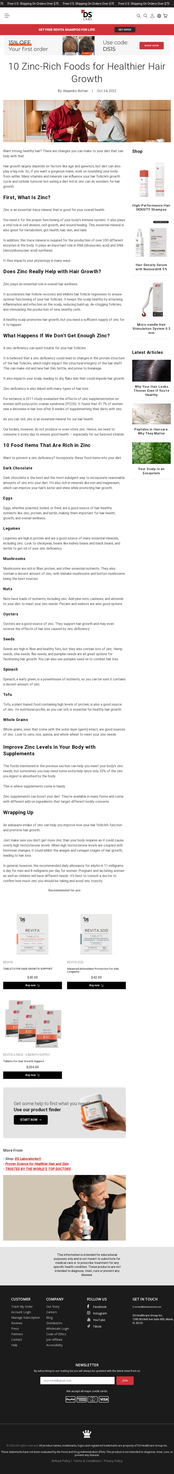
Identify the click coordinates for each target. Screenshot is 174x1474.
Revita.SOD (75, 962)
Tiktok (97, 1326)
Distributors (54, 1323)
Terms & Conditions (87, 1461)
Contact (16, 1339)
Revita (8, 962)
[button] (7, 16)
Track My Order (22, 1306)
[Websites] (159, 16)
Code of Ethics (56, 1334)
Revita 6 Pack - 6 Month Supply (26, 1054)
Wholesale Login (57, 1328)
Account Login (21, 1312)
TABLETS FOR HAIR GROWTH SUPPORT (28, 968)
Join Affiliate (54, 1339)
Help (14, 1345)
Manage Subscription (25, 1317)
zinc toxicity (93, 881)
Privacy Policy (113, 1461)
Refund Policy (61, 1461)
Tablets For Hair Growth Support (23, 1061)
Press (15, 1328)
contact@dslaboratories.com (148, 1306)
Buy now (30, 985)
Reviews (16, 1323)
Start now (28, 1119)
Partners (17, 1334)
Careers (51, 1312)
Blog (49, 1317)
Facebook (100, 1307)
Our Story (52, 1306)
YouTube (99, 1320)
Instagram (100, 1313)
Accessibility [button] (54, 1345)
